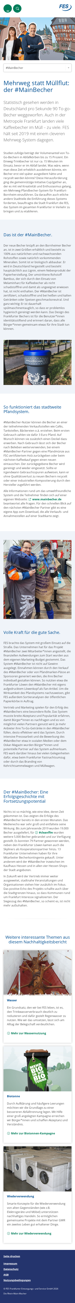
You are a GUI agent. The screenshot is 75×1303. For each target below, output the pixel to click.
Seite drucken (11, 1256)
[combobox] (37, 68)
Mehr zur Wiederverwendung (31, 1233)
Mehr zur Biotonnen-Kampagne (33, 1133)
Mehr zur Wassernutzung (28, 1033)
